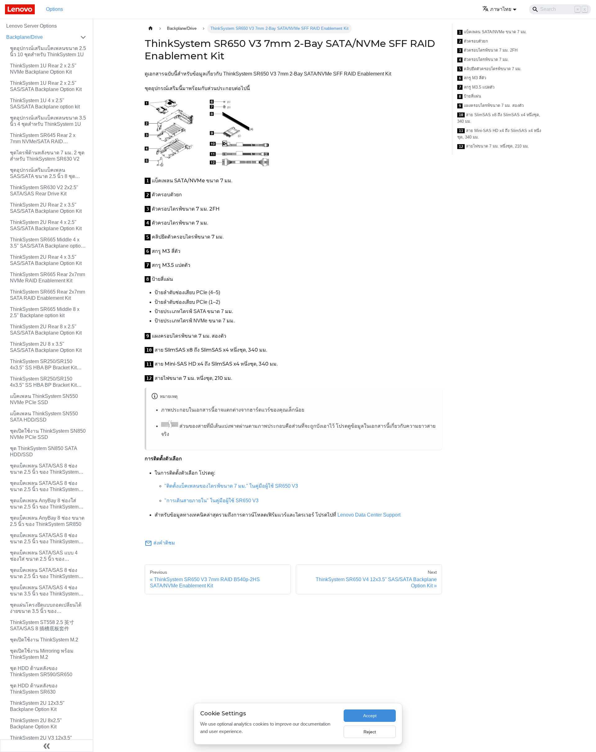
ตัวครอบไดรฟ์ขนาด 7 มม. (484, 59)
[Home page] (150, 28)
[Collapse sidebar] (46, 746)
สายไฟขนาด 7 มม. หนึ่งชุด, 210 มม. (494, 146)
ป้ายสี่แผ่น (470, 96)
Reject (369, 731)
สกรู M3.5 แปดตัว (476, 87)
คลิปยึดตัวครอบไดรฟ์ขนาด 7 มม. (490, 68)
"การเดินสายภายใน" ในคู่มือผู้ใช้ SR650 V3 (212, 500)
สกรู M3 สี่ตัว (472, 77)
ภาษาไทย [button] (500, 9)
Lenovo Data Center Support (368, 514)
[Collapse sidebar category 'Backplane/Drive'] (83, 37)
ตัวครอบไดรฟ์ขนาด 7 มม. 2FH (488, 50)
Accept (370, 715)
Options (54, 9)
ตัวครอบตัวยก (473, 41)
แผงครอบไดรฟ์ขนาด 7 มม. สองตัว (491, 105)
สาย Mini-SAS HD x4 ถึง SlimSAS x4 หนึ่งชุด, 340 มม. (499, 134)
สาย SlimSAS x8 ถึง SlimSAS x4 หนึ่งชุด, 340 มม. (498, 118)
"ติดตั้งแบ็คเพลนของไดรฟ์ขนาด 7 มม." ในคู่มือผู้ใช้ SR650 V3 (231, 486)
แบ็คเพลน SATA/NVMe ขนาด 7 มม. (493, 32)
